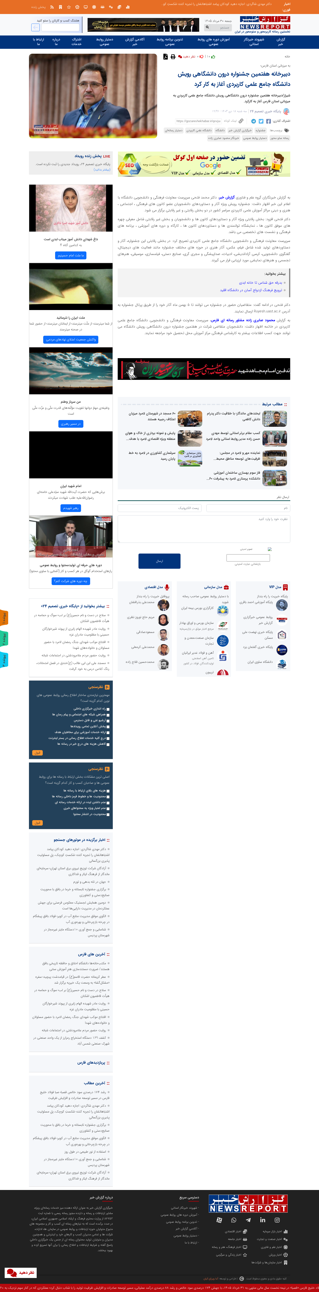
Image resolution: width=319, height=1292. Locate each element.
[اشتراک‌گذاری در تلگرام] (253, 121)
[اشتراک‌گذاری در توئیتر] (260, 121)
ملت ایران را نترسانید (71, 317)
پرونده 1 (4, 618)
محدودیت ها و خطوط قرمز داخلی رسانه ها (79, 796)
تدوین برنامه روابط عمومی (170, 42)
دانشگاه (220, 130)
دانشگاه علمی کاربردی (199, 130)
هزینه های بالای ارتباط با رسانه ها (85, 790)
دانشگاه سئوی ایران (260, 661)
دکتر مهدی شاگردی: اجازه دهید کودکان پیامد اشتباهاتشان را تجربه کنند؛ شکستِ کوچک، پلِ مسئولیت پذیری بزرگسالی (73, 855)
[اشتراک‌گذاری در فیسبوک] (268, 121)
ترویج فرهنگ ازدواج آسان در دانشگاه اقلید (251, 290)
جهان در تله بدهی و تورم (89, 881)
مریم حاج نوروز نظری (140, 617)
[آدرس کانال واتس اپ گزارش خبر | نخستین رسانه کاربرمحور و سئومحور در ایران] (234, 1220)
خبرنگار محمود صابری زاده (223, 138)
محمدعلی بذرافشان (141, 602)
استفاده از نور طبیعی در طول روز (85, 1151)
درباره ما (56, 42)
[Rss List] (52, 7)
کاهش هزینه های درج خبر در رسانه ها (81, 744)
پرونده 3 (4, 661)
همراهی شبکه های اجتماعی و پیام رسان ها (79, 714)
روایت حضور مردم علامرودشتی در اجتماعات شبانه (74, 655)
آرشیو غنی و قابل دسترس (90, 720)
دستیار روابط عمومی (104, 42)
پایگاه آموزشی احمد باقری (256, 602)
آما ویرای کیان (210, 1279)
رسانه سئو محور (280, 138)
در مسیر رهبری (71, 423)
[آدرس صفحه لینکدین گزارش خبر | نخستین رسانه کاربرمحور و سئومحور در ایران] (263, 1220)
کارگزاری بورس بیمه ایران (197, 608)
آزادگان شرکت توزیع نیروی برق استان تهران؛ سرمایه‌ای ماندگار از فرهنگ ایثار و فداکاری (216, 4)
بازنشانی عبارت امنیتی (248, 564)
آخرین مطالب (94, 1083)
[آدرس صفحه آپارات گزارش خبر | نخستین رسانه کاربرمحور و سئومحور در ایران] (219, 1220)
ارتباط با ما (38, 42)
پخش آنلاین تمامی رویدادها (88, 726)
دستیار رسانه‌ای (173, 130)
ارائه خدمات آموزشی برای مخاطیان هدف (80, 732)
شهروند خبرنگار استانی (254, 42)
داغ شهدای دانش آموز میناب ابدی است (71, 239)
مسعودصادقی (145, 632)
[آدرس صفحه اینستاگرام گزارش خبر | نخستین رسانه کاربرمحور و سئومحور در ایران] (277, 1220)
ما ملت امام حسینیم (71, 255)
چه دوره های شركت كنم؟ (70, 581)
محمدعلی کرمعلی (142, 647)
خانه (287, 56)
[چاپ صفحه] (172, 56)
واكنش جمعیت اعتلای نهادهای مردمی (71, 339)
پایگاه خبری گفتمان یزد (258, 647)
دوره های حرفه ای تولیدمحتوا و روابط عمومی (71, 565)
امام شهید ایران (70, 486)
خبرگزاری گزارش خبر (240, 130)
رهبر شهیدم (70, 508)
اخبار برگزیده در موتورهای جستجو (79, 840)
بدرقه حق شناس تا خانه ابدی (260, 283)
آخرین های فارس (91, 954)
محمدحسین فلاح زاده (140, 661)
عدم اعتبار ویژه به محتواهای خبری (85, 808)
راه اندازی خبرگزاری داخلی (90, 708)
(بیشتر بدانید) (102, 169)
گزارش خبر (280, 42)
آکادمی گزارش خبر (135, 42)
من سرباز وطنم (71, 401)
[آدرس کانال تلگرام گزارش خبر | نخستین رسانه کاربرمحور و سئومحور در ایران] (248, 1220)
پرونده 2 (4, 639)
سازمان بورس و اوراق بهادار (196, 622)
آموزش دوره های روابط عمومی (214, 42)
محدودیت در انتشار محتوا (89, 814)
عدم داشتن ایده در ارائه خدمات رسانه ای (80, 802)
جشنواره (261, 130)
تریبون (210, 672)
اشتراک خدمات (77, 42)
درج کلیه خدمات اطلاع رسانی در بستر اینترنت (77, 738)
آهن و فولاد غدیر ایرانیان (198, 652)
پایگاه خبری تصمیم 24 (265, 111)
